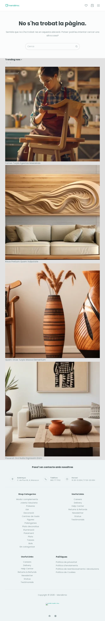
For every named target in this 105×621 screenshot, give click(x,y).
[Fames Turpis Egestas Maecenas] (52, 114)
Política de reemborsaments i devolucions (77, 568)
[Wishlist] (86, 5)
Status (77, 516)
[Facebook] (49, 616)
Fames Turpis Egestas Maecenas (22, 163)
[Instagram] (55, 616)
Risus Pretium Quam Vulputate (21, 261)
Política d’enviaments (67, 565)
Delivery (78, 502)
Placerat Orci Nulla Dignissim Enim (23, 458)
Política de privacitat (66, 562)
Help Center (78, 506)
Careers (78, 499)
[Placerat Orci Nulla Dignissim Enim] (52, 409)
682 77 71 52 (55, 480)
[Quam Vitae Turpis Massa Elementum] (52, 310)
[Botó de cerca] (76, 46)
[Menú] (98, 5)
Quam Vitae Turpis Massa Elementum (25, 359)
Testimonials (77, 519)
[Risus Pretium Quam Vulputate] (52, 212)
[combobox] (49, 46)
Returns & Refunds (77, 509)
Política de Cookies (65, 572)
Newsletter (77, 512)
